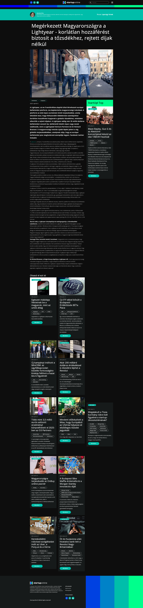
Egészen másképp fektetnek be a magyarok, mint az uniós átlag (40, 303)
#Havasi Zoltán (64, 496)
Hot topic (92, 405)
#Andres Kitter (36, 313)
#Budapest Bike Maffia (66, 494)
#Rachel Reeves (64, 555)
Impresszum (68, 588)
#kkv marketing (42, 379)
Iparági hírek (36, 280)
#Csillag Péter (93, 426)
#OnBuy (34, 487)
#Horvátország (42, 550)
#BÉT (62, 311)
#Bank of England (65, 553)
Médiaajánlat (68, 590)
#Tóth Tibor (64, 313)
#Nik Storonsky (64, 376)
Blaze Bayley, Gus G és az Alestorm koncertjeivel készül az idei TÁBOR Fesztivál (99, 132)
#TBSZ (48, 311)
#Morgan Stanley (65, 490)
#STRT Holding (93, 428)
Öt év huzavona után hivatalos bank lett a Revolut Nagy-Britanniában (70, 542)
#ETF (43, 311)
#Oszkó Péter (36, 434)
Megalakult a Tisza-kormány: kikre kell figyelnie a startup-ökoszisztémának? (98, 416)
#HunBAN (92, 423)
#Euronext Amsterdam (38, 436)
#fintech (63, 374)
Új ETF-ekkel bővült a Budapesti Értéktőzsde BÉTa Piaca (70, 303)
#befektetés (34, 100)
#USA (62, 434)
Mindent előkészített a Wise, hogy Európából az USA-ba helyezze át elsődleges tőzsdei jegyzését (71, 425)
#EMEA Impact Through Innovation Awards (71, 492)
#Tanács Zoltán (103, 430)
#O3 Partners (50, 436)
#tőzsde (78, 374)
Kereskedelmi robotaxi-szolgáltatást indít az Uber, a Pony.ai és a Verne (42, 542)
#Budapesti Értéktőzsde (72, 311)
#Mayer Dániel (75, 496)
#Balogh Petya (101, 423)
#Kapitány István (93, 432)
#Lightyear (43, 100)
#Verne (42, 553)
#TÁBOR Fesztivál (93, 142)
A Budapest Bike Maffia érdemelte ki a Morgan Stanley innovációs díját (71, 482)
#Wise (68, 434)
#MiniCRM (35, 381)
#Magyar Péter (93, 430)
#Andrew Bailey (76, 553)
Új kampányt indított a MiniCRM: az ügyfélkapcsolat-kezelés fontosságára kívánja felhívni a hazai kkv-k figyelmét (43, 369)
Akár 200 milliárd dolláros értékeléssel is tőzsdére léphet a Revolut (70, 366)
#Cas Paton (42, 487)
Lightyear (33, 142)
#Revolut (71, 374)
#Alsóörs (92, 145)
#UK (75, 434)
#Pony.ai (35, 553)
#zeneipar (92, 140)
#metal (99, 140)
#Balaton (103, 142)
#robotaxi (50, 553)
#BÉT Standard (46, 434)
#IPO (73, 376)
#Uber (34, 550)
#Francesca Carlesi (76, 555)
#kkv (34, 379)
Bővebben (37, 322)
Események (92, 109)
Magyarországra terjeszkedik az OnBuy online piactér (43, 481)
